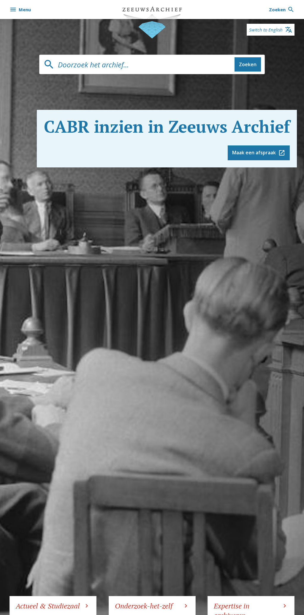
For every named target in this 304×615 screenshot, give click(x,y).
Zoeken (247, 64)
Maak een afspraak (254, 152)
